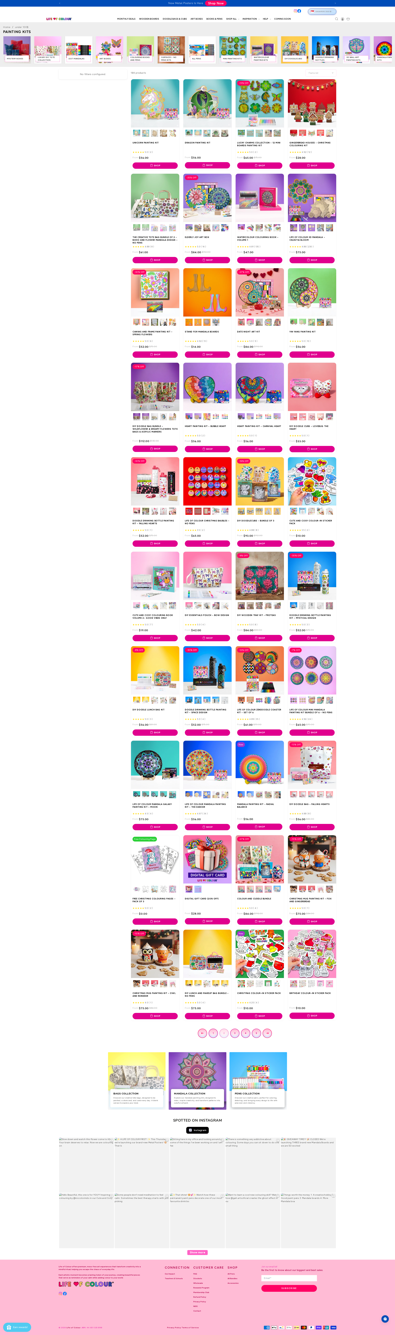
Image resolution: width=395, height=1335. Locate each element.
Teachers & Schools (174, 1278)
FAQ (195, 1274)
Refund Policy (199, 1297)
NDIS (195, 1306)
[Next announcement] (335, 3)
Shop (157, 165)
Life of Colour (73, 1328)
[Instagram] (295, 11)
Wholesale (198, 1283)
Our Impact (170, 1274)
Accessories (233, 1283)
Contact (197, 1311)
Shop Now (214, 3)
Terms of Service (190, 1328)
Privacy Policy (199, 1302)
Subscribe (289, 1288)
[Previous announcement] (59, 3)
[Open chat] (385, 1319)
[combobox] (178, 11)
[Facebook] (299, 11)
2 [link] (224, 1033)
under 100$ (22, 27)
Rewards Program (201, 1288)
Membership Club (201, 1292)
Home (6, 27)
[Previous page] (202, 1033)
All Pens (231, 1274)
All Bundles (232, 1278)
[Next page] (267, 1033)
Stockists (197, 1278)
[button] (232, 19)
